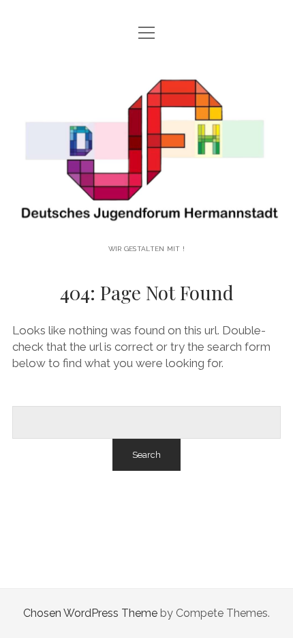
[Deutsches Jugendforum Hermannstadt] (146, 225)
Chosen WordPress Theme (90, 613)
